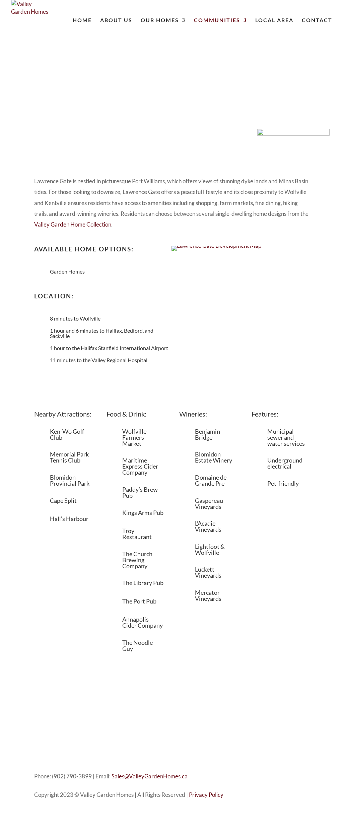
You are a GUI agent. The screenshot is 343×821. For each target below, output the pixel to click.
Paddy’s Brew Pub (140, 492)
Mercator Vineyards (208, 595)
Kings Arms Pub (142, 512)
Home (82, 20)
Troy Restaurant (137, 533)
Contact (317, 20)
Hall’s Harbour (69, 518)
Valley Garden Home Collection (72, 224)
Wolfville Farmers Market (134, 437)
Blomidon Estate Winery (213, 457)
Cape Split (63, 500)
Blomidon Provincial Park (69, 480)
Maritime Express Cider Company (140, 466)
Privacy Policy (206, 794)
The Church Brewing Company (137, 560)
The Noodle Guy (137, 645)
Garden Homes (67, 271)
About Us (116, 20)
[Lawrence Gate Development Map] (216, 245)
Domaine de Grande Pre (210, 480)
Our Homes (160, 20)
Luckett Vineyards (208, 572)
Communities (217, 20)
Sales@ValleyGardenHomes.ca (150, 776)
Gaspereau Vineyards (209, 503)
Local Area (274, 20)
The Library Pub (142, 582)
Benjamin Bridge (207, 434)
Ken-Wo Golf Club (67, 434)
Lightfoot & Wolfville (210, 549)
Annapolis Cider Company (142, 622)
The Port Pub (139, 601)
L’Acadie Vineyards (208, 526)
